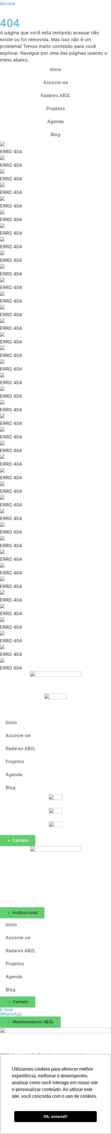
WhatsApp (11, 1014)
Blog (55, 134)
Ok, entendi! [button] (55, 1116)
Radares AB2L (56, 95)
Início (55, 69)
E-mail (6, 1009)
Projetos (55, 108)
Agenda (55, 121)
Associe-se (55, 82)
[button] (22, 912)
